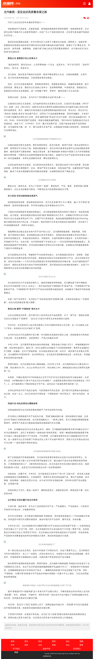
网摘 (16, 652)
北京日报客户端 (9, 18)
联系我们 (77, 649)
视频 (81, 641)
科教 (54, 645)
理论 (26, 641)
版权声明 (46, 649)
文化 (40, 645)
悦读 (40, 641)
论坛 (68, 645)
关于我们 (16, 649)
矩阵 (26, 645)
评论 (12, 645)
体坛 (68, 641)
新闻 (12, 641)
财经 (54, 641)
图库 (81, 645)
